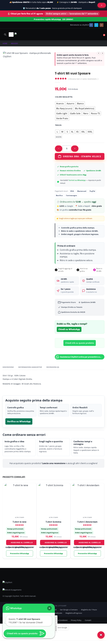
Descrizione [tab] (8, 367)
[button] (5, 34)
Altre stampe (19, 517)
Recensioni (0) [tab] (52, 367)
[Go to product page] (19, 499)
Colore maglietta (63, 97)
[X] (96, 25)
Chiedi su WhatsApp (69, 329)
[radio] (60, 103)
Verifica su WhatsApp (19, 421)
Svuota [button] (58, 137)
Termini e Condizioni (59, 620)
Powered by (56, 624)
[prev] (98, 53)
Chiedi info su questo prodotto (79, 343)
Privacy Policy (76, 620)
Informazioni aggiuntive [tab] (30, 367)
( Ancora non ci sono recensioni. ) (83, 78)
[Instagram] (101, 25)
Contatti (88, 620)
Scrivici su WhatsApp (77, 180)
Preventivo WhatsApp (19, 553)
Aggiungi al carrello (22, 542)
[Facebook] (91, 25)
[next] (102, 53)
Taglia (58, 125)
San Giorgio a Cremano (69, 609)
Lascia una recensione (53, 463)
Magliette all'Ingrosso (74, 613)
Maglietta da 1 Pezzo (89, 609)
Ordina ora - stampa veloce (82, 156)
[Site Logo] (22, 34)
